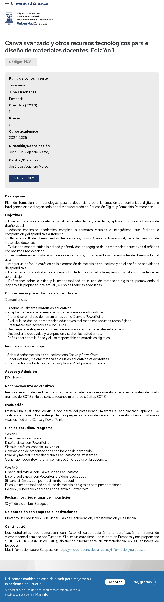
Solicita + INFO (23, 178)
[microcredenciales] (29, 18)
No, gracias (142, 582)
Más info (41, 594)
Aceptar (115, 582)
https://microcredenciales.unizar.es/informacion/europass (101, 549)
